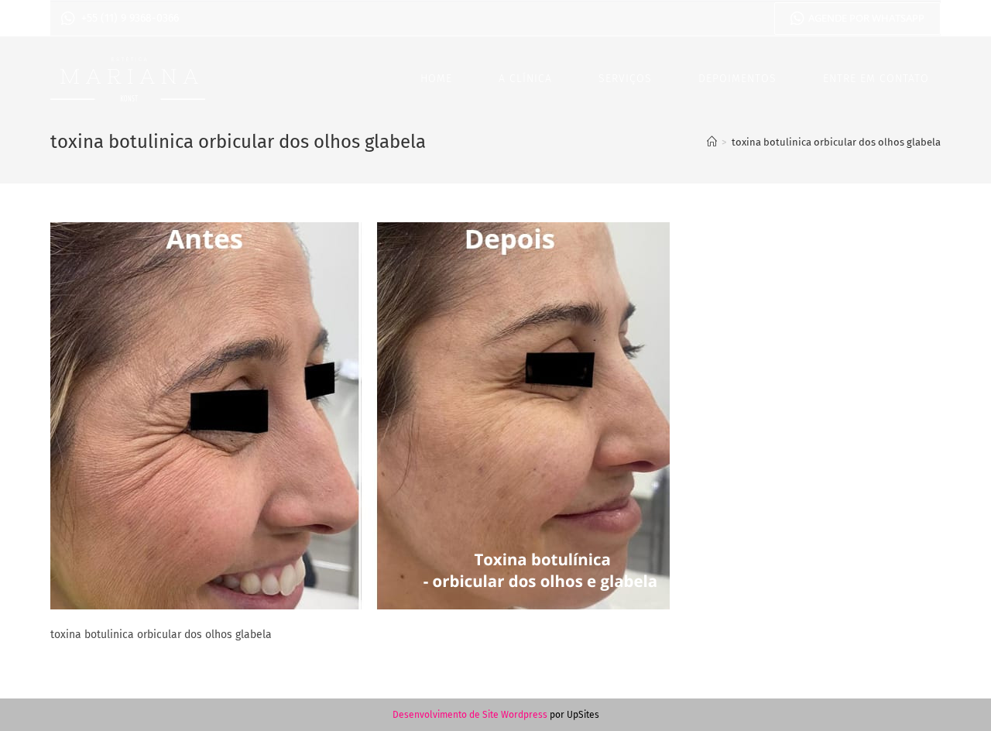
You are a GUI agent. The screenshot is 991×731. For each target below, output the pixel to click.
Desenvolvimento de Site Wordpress (470, 714)
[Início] (712, 142)
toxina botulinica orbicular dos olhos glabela (836, 142)
